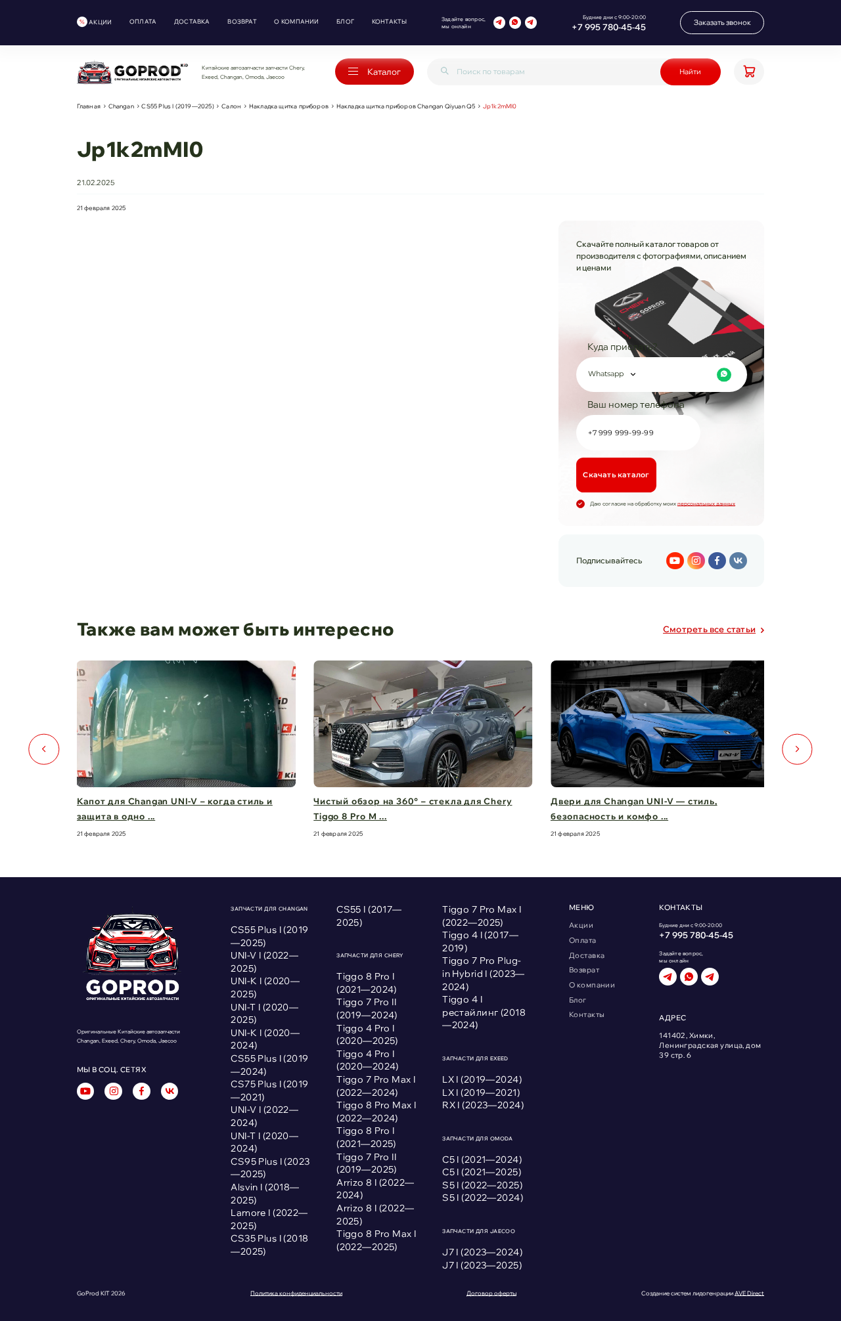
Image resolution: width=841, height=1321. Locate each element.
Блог (345, 21)
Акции (100, 22)
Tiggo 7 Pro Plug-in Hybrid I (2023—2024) (483, 973)
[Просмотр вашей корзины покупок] (749, 71)
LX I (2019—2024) (482, 1079)
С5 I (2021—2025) (481, 1172)
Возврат (242, 21)
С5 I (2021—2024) (482, 1159)
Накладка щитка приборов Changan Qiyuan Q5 (406, 106)
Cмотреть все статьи (709, 629)
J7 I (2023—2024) (482, 1252)
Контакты (389, 21)
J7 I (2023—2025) (482, 1265)
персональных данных (706, 503)
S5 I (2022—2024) (482, 1197)
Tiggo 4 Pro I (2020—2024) (367, 1060)
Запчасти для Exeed (475, 1058)
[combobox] (661, 374)
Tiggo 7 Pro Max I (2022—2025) (481, 915)
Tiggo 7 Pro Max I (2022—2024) (375, 1085)
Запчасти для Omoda (477, 1138)
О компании (296, 21)
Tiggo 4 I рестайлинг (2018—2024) (484, 1012)
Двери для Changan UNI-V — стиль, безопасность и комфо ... (634, 808)
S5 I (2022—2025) (482, 1185)
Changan (121, 106)
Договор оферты (491, 1293)
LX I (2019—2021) (481, 1092)
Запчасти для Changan (269, 908)
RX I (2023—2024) (483, 1105)
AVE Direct (749, 1293)
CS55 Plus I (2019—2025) (177, 106)
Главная (89, 106)
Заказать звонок (722, 22)
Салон (231, 106)
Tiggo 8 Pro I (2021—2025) (366, 1137)
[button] (43, 749)
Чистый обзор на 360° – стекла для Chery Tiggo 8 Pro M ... (412, 808)
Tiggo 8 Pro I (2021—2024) (366, 982)
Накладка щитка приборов (289, 106)
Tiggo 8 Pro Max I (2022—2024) (376, 1111)
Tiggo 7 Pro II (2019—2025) (366, 1163)
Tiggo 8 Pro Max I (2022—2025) (376, 1240)
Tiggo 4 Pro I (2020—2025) (367, 1034)
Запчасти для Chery (369, 955)
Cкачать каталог (616, 475)
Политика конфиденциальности (296, 1293)
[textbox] (659, 374)
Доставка (192, 21)
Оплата (142, 21)
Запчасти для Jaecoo (478, 1231)
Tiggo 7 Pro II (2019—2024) (367, 1008)
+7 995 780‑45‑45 (609, 27)
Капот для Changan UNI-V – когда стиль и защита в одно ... (175, 808)
